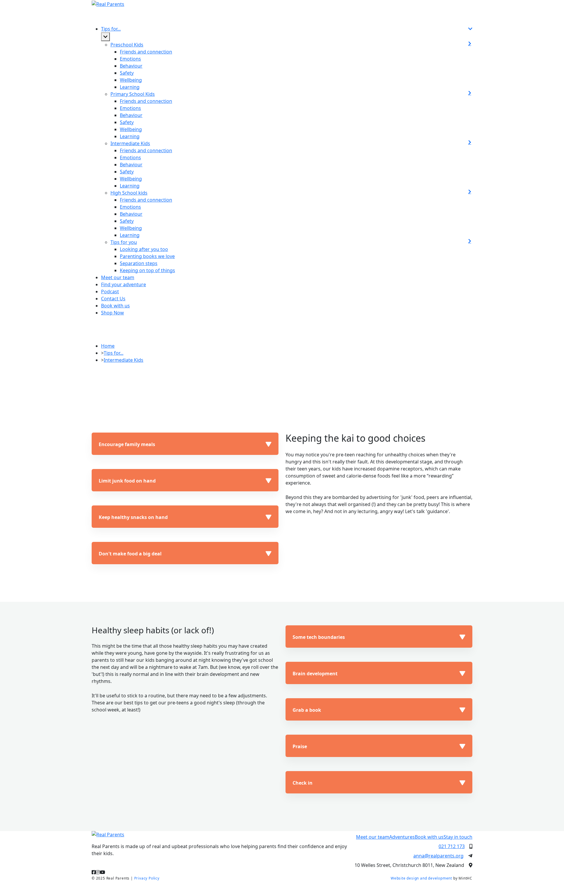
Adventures (402, 837)
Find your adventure (123, 284)
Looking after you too (144, 249)
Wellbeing (131, 80)
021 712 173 (452, 846)
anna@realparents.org (438, 855)
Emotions (130, 59)
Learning (130, 87)
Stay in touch (458, 837)
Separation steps (138, 263)
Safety (127, 73)
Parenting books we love (147, 256)
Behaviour (131, 66)
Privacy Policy (147, 878)
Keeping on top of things (147, 270)
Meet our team (117, 277)
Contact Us (113, 298)
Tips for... (113, 353)
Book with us (429, 837)
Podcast (110, 291)
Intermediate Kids (123, 360)
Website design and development (421, 878)
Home (108, 346)
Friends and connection (146, 51)
